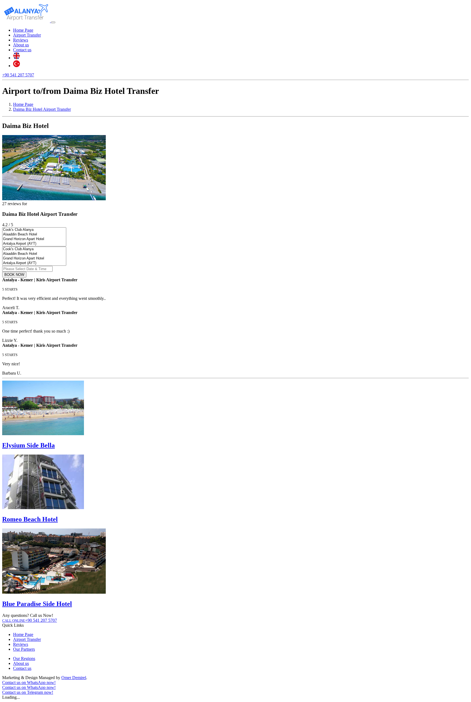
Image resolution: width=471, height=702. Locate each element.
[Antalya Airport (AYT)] (34, 243)
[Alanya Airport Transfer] (26, 21)
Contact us (22, 49)
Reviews (20, 40)
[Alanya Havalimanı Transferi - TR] (16, 65)
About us (21, 45)
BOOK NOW (14, 275)
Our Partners (24, 649)
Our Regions (24, 658)
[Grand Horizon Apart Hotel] (34, 239)
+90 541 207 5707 (18, 75)
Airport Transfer (27, 35)
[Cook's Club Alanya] (34, 230)
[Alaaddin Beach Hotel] (34, 234)
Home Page (23, 30)
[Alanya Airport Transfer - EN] (16, 57)
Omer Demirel (73, 677)
